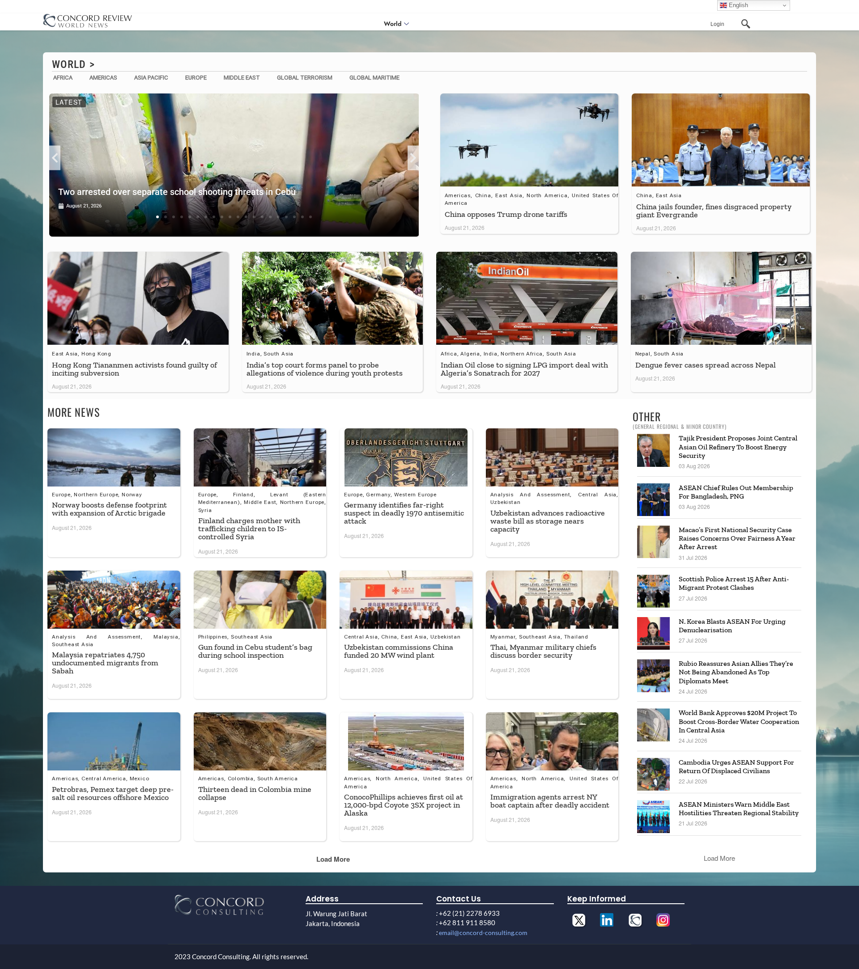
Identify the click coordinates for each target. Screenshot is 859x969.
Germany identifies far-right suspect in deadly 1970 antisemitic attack (404, 513)
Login (717, 24)
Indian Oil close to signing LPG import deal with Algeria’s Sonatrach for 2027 (524, 369)
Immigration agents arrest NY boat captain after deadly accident (549, 801)
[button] (54, 158)
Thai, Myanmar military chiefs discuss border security (543, 651)
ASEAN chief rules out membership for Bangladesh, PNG (736, 491)
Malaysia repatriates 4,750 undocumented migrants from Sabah (105, 663)
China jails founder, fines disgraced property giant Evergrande (713, 211)
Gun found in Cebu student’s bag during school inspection (255, 651)
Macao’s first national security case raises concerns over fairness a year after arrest (737, 538)
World (392, 23)
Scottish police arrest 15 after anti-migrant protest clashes (734, 583)
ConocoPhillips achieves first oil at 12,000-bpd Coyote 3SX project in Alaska (403, 805)
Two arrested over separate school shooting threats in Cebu (177, 191)
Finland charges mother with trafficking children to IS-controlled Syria (249, 529)
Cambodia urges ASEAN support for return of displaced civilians (736, 766)
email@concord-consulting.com (483, 932)
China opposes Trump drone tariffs (506, 214)
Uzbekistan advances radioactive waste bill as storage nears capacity (547, 521)
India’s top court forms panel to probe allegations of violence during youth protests (325, 369)
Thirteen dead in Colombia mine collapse (254, 793)
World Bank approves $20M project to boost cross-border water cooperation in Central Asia (739, 721)
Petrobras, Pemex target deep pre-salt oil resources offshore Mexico (113, 793)
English (737, 5)
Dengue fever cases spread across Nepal (705, 365)
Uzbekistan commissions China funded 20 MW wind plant (398, 651)
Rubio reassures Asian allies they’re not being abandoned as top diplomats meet (736, 672)
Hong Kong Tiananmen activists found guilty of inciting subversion (134, 369)
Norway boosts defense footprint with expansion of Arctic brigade (109, 509)
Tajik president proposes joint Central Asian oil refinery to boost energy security (738, 446)
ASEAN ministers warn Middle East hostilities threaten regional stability (739, 808)
